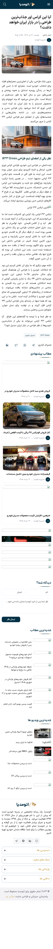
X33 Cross (44, 335)
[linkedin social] (30, 841)
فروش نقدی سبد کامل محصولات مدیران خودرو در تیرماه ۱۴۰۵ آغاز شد (27, 391)
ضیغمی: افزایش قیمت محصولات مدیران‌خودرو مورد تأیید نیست (28, 516)
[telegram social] (16, 841)
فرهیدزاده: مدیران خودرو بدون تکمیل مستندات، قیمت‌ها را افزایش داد (28, 475)
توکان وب (9, 896)
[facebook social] (23, 841)
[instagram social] (36, 841)
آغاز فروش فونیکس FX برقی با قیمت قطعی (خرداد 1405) (26, 433)
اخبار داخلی (47, 35)
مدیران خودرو (30, 335)
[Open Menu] (49, 5)
